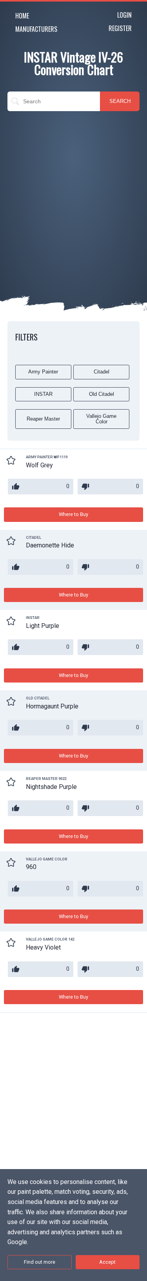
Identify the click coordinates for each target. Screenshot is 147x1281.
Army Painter (43, 372)
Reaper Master (43, 419)
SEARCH (120, 101)
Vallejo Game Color (101, 419)
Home (22, 15)
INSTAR (43, 394)
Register (120, 28)
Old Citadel (101, 394)
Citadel (101, 372)
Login (124, 15)
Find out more (39, 1262)
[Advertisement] (73, 192)
